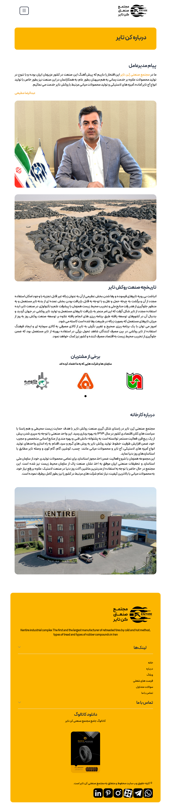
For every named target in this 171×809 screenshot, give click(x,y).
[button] (89, 396)
